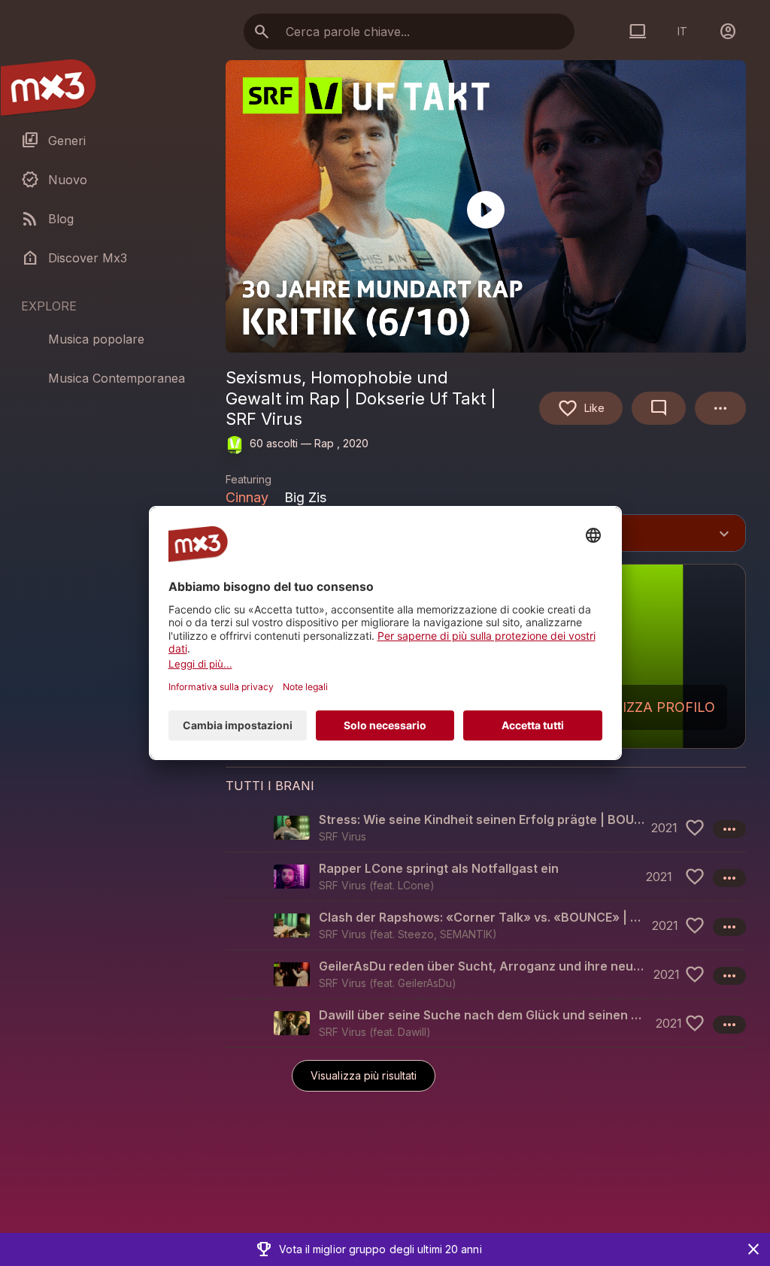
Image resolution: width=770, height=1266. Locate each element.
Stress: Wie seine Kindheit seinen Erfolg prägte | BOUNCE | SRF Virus (482, 819)
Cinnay (247, 497)
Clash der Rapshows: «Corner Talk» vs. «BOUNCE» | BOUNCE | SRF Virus (482, 917)
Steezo (416, 934)
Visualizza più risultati (364, 1075)
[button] (486, 828)
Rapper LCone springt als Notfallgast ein (439, 868)
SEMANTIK (466, 934)
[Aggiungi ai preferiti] (694, 827)
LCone (414, 885)
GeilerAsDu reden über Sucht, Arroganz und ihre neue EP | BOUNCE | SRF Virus (483, 966)
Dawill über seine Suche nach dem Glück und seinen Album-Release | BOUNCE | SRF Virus (484, 1014)
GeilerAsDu (425, 983)
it (682, 31)
